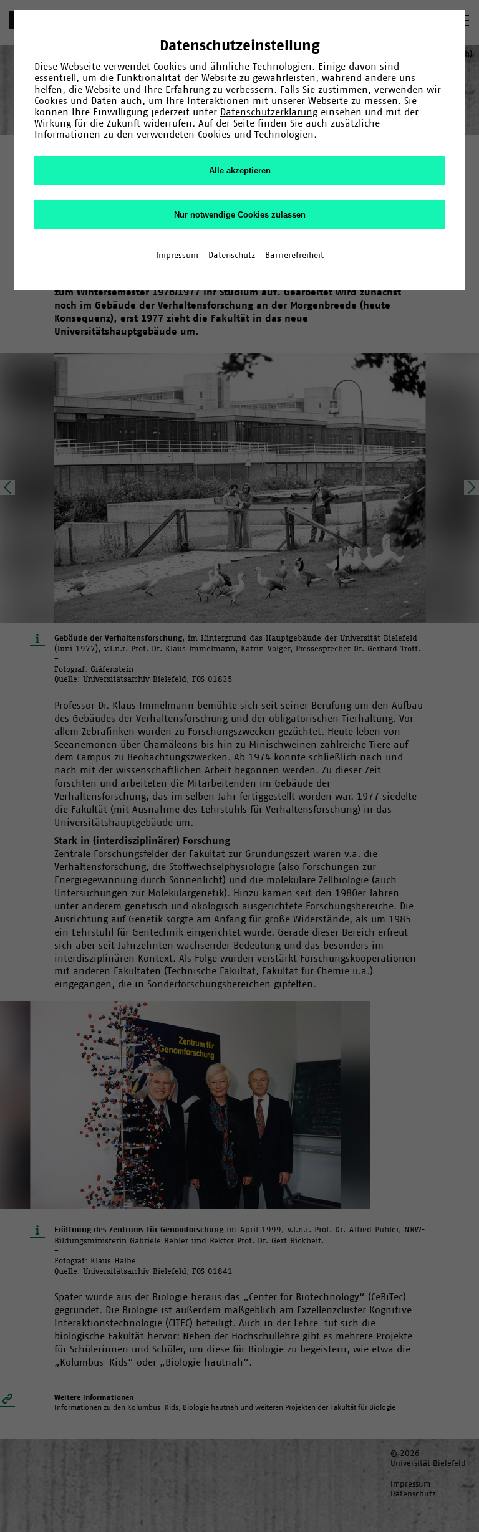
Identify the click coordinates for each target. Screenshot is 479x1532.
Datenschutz (231, 255)
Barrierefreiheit (294, 255)
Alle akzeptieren (240, 170)
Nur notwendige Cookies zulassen (240, 214)
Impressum (177, 255)
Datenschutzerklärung (268, 112)
